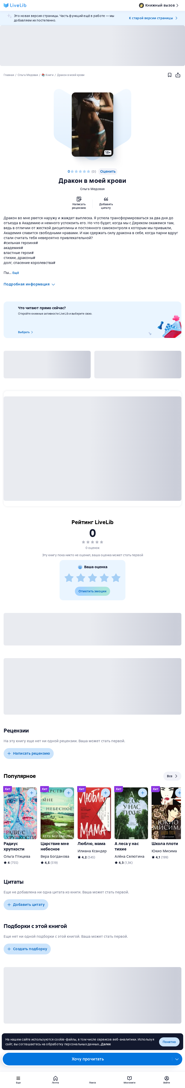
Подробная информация (27, 284)
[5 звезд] (88, 171)
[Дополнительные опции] (177, 1059)
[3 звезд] (80, 171)
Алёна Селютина (129, 856)
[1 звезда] (72, 171)
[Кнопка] (31, 792)
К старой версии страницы (151, 18)
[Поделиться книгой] (177, 75)
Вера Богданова (55, 856)
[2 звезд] (76, 171)
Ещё (15, 272)
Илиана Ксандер (92, 851)
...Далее (105, 1044)
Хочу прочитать (88, 1059)
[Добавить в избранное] (169, 75)
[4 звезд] (84, 171)
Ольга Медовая (92, 189)
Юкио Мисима (164, 851)
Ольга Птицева (17, 856)
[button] (92, 124)
